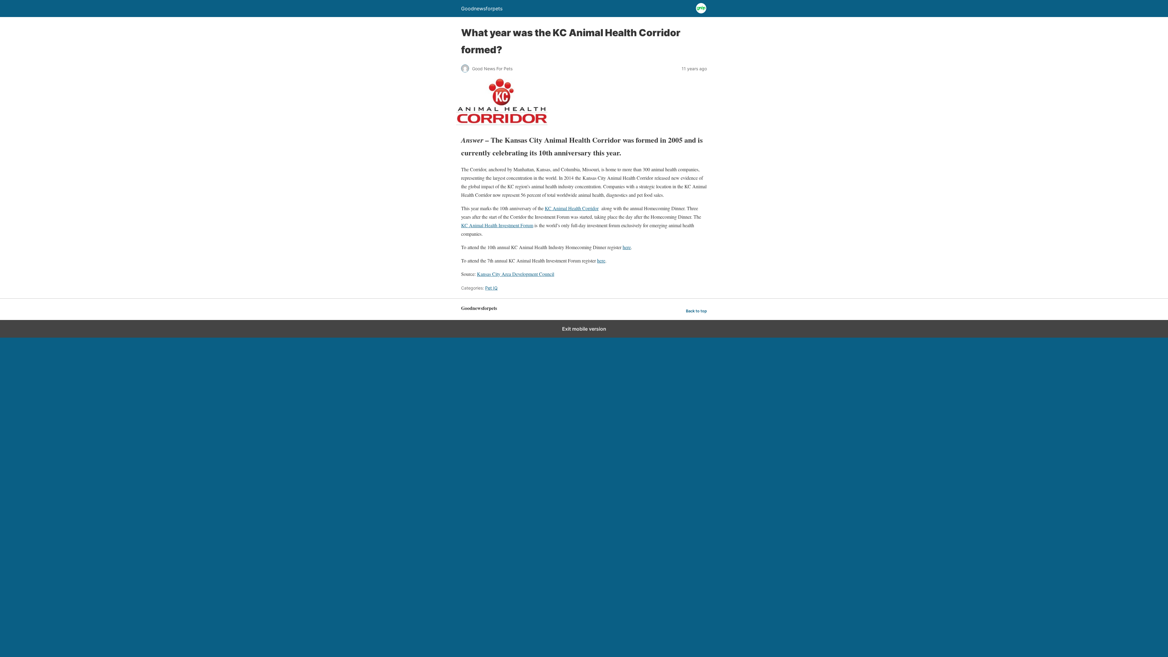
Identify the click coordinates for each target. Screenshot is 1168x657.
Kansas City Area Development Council (515, 274)
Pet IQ (491, 287)
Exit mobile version (584, 329)
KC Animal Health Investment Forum (497, 225)
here (627, 247)
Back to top (696, 311)
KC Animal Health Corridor (572, 208)
